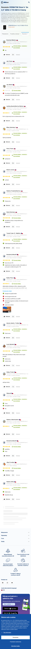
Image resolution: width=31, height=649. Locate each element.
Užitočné (8, 54)
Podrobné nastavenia (15, 641)
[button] (15, 532)
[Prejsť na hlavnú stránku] (5, 2)
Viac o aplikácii (7, 604)
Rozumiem (15, 637)
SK (4, 590)
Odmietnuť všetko (15, 646)
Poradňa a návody (15, 33)
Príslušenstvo (5, 33)
